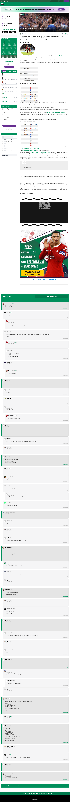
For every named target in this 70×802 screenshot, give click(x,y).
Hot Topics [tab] (9, 71)
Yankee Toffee (7, 589)
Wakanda (6, 380)
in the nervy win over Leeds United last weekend (41, 152)
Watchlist (21, 14)
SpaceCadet (9, 362)
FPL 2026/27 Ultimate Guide (38, 4)
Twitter (46, 287)
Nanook (8, 447)
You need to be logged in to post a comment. (11, 785)
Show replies (39, 299)
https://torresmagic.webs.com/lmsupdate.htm (15, 323)
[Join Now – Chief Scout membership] (35, 9)
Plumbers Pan (7, 725)
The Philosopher (8, 547)
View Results (9, 128)
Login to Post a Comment (52, 296)
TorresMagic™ (7, 304)
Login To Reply (65, 308)
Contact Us (50, 793)
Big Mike (8, 537)
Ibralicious (7, 698)
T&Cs (34, 793)
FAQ (31, 793)
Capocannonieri (9, 608)
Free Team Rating (29, 4)
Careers (28, 793)
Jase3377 (8, 331)
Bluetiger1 (8, 520)
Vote (9, 125)
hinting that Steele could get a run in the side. (56, 112)
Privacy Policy (44, 793)
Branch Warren (9, 649)
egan (7, 389)
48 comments (28, 30)
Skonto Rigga (22, 287)
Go (51, 1)
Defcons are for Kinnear (9, 512)
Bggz (7, 502)
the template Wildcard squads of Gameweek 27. (30, 148)
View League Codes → (9, 66)
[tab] (3, 137)
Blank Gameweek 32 (27, 179)
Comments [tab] (4, 71)
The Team (24, 793)
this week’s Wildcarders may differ (29, 150)
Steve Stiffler (9, 398)
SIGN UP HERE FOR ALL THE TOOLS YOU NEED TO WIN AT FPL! (44, 279)
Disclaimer (38, 793)
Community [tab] (14, 71)
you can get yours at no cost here (52, 215)
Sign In (61, 1)
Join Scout (66, 1)
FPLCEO (8, 562)
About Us (20, 793)
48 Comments (8, 296)
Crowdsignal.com (9, 129)
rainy (7, 312)
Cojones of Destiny (10, 746)
